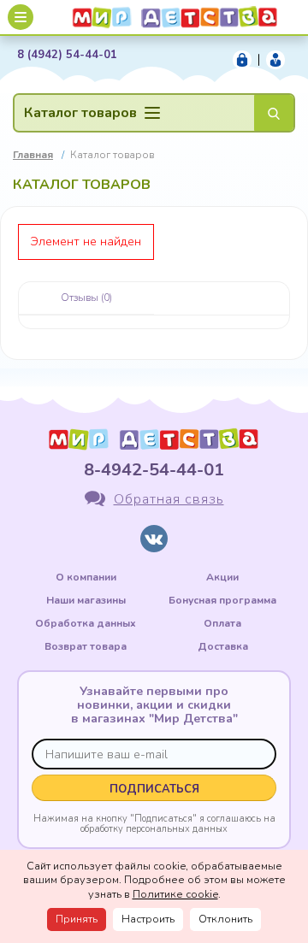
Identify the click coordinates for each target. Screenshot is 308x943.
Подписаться (154, 789)
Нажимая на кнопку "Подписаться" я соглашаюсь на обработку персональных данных (154, 823)
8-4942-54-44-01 (154, 469)
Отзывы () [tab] (86, 297)
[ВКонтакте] (154, 538)
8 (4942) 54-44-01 (67, 55)
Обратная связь (169, 499)
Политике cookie (175, 894)
